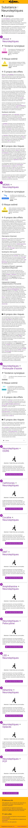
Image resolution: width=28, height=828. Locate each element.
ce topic (22, 97)
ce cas (7, 415)
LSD (4, 655)
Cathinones (8, 483)
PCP (4, 761)
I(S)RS (5, 451)
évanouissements (6, 165)
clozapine (8, 274)
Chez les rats (4, 238)
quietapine (5, 123)
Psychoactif (4, 405)
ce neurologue (8, 351)
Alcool (5, 39)
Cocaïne (6, 517)
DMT (5, 551)
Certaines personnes (21, 244)
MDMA (6, 184)
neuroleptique (10, 74)
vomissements (20, 164)
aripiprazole (5, 114)
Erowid (10, 401)
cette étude (16, 114)
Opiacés (6, 726)
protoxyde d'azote (6, 411)
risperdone (13, 274)
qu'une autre (4, 262)
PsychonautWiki (5, 819)
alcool (3, 75)
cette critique (9, 319)
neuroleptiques (6, 18)
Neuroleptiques (10, 41)
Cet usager (12, 248)
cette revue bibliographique (13, 289)
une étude (8, 344)
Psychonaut (16, 403)
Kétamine (7, 690)
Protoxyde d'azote (12, 368)
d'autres (9, 246)
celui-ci (9, 140)
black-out (15, 165)
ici (19, 118)
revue (23, 136)
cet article (16, 255)
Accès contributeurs (22, 826)
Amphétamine (9, 586)
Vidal (3, 150)
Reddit (7, 403)
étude (17, 106)
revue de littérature (21, 105)
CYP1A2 (19, 349)
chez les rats (4, 303)
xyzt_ (13, 826)
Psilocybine (8, 623)
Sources (13, 440)
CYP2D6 (24, 348)
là (21, 118)
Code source (5, 821)
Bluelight (11, 403)
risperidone (5, 135)
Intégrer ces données (11, 793)
